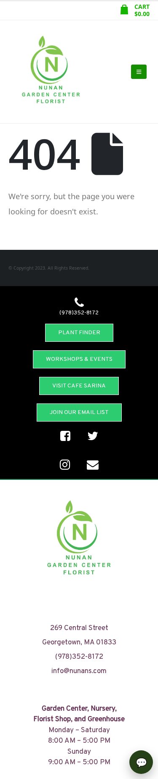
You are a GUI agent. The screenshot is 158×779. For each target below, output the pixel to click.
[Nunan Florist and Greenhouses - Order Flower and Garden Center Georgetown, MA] (50, 72)
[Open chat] (141, 762)
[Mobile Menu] (139, 72)
